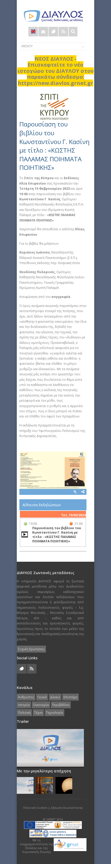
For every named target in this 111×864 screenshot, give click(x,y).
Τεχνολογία (54, 712)
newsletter (43, 32)
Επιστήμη (70, 697)
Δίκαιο (55, 697)
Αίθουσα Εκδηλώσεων (41, 504)
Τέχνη (38, 712)
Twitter (53, 32)
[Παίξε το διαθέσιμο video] (24, 534)
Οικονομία (41, 705)
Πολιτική (24, 712)
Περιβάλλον (60, 705)
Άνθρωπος (26, 697)
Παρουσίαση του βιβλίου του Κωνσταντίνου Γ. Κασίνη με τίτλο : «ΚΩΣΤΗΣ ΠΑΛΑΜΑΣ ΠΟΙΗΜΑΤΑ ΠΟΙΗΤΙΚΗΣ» (54, 146)
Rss (63, 32)
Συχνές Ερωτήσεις (31, 649)
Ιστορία (24, 705)
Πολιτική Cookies (35, 808)
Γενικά (42, 697)
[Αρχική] (52, 16)
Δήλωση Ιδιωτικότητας (67, 808)
